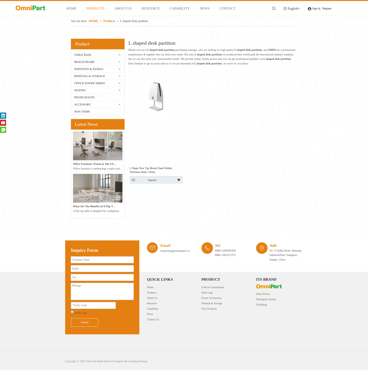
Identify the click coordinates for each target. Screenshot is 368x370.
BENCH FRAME (84, 61)
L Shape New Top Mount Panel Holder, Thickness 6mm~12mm (151, 170)
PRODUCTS (95, 8)
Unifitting (261, 304)
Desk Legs (207, 292)
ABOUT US (123, 8)
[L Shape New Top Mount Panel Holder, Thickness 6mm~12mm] (156, 97)
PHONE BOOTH (84, 97)
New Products (209, 308)
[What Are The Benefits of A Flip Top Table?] (97, 201)
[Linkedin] (3, 116)
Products (151, 292)
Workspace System (266, 299)
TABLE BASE (82, 54)
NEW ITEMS (82, 111)
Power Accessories (211, 298)
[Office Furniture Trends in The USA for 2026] (97, 159)
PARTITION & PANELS (88, 69)
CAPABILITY (180, 8)
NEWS (204, 8)
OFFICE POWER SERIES (89, 83)
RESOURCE (151, 8)
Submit (85, 322)
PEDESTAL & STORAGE (89, 76)
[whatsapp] (3, 130)
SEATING (80, 90)
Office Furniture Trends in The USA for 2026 (94, 164)
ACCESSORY (82, 104)
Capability (152, 308)
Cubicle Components (212, 287)
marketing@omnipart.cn (175, 250)
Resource (152, 303)
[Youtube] (3, 123)
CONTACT (227, 8)
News (150, 314)
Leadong (133, 361)
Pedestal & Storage (211, 303)
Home (150, 287)
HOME (71, 8)
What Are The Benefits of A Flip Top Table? (94, 206)
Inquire (152, 180)
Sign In (316, 8)
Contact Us (153, 319)
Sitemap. (143, 361)
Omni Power (263, 294)
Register (327, 8)
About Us (152, 298)
